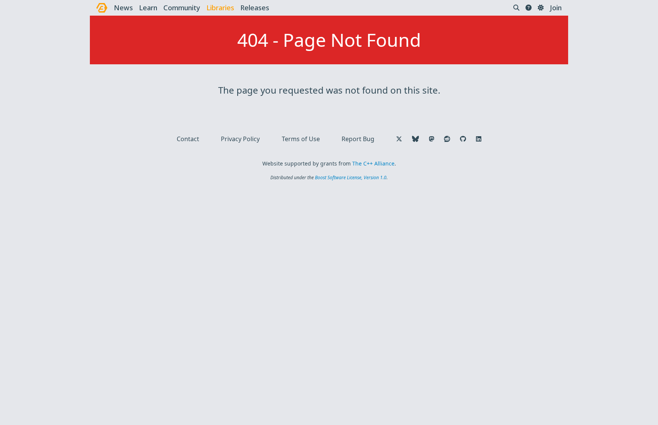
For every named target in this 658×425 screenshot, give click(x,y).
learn (148, 7)
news (123, 7)
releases (254, 7)
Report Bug (358, 139)
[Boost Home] (102, 8)
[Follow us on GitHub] (463, 138)
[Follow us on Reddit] (447, 138)
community (181, 7)
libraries (220, 7)
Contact (188, 139)
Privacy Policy (240, 139)
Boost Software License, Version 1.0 (350, 177)
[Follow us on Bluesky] (415, 138)
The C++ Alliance (373, 163)
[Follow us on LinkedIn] (478, 138)
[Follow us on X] (399, 138)
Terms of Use (301, 139)
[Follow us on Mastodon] (431, 138)
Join (556, 7)
